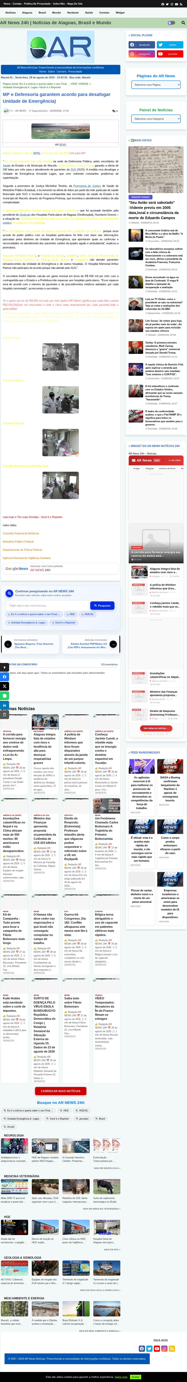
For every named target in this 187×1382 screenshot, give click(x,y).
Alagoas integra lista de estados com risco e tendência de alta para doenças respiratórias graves (165, 570)
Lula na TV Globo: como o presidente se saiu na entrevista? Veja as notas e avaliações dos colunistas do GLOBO (164, 304)
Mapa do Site (74, 3)
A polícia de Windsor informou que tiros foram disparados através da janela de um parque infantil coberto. (165, 586)
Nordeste (73, 12)
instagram (144, 53)
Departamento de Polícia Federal (22, 549)
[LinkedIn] (4, 705)
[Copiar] (4, 714)
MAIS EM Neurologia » (107, 1168)
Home (7, 3)
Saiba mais (121, 1376)
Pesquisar (104, 605)
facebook (144, 44)
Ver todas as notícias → (156, 728)
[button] (183, 22)
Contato (17, 3)
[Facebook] (4, 676)
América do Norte (167, 468)
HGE (74, 83)
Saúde (89, 12)
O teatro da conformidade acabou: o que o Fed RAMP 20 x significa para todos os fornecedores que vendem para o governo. (164, 418)
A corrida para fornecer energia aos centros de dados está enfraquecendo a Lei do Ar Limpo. (155, 554)
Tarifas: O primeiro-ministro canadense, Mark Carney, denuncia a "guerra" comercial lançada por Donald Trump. (162, 347)
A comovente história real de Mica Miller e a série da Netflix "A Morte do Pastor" (164, 233)
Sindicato (25, 214)
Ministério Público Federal (18, 541)
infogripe (149, 468)
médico (7, 222)
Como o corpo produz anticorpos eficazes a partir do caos (170, 845)
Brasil (42, 12)
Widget (120, 12)
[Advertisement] (156, 499)
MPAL (37, 153)
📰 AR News (145, 460)
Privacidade (75, 71)
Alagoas (27, 12)
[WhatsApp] (4, 695)
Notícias (10, 12)
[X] (4, 686)
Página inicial (10, 83)
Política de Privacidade (37, 3)
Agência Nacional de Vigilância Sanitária (26, 558)
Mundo (56, 12)
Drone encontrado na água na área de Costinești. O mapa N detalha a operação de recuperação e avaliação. (162, 282)
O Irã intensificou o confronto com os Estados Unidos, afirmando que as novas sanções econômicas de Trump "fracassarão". (164, 393)
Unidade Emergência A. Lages (20, 87)
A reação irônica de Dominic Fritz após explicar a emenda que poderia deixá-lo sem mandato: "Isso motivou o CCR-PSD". (164, 369)
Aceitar (135, 1377)
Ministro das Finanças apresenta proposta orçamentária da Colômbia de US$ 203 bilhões (163, 693)
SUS (73, 169)
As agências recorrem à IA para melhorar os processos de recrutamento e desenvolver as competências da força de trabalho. (142, 793)
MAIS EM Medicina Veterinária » (101, 1209)
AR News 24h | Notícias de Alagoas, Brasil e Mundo (55, 22)
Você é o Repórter (50, 87)
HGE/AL (84, 83)
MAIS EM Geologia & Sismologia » (100, 1290)
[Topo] (4, 667)
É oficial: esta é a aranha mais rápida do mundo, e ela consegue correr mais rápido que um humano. (141, 849)
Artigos (136, 468)
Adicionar (60, 568)
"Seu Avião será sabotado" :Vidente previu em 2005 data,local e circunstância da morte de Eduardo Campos (154, 210)
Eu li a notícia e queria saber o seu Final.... (45, 83)
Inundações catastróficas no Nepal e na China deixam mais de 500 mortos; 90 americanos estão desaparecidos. (165, 675)
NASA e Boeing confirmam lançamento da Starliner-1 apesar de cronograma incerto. (170, 789)
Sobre (51, 71)
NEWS (62, 144)
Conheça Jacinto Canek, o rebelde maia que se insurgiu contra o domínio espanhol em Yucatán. (165, 604)
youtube (172, 53)
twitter (172, 44)
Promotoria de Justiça (87, 185)
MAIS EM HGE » (112, 1249)
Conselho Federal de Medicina (21, 533)
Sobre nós (59, 3)
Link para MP (77, 153)
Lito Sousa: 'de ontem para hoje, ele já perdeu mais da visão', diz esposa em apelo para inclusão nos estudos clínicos (163, 325)
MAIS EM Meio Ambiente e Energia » (100, 1331)
